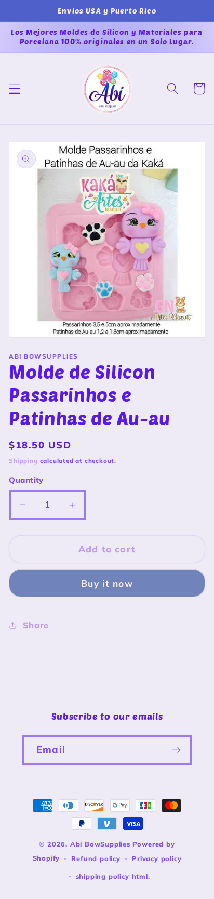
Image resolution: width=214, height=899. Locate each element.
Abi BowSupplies (100, 844)
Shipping (23, 461)
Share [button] (36, 625)
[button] (15, 88)
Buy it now (107, 583)
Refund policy (95, 858)
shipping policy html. (113, 876)
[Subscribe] (176, 750)
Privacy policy (156, 858)
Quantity (26, 480)
